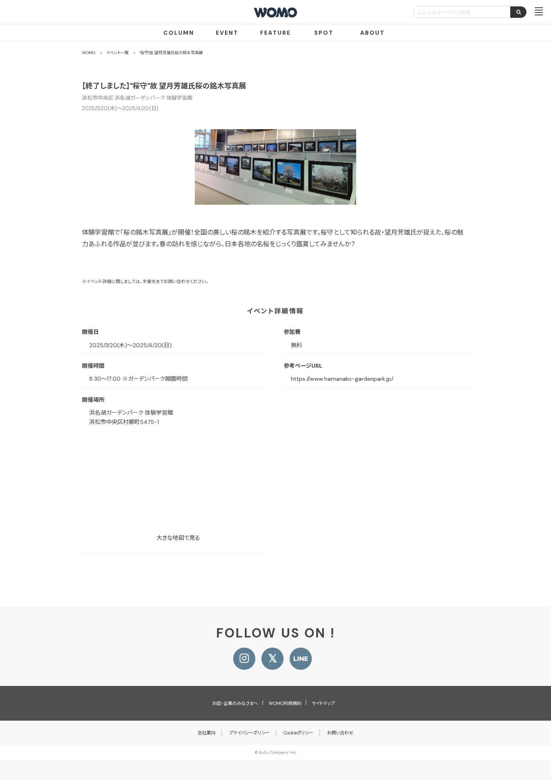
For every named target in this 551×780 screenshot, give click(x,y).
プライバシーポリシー (249, 733)
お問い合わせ (340, 733)
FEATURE (275, 32)
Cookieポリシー (298, 733)
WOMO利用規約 (285, 703)
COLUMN (178, 32)
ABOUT (372, 32)
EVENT (227, 32)
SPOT (324, 32)
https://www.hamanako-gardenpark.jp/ (342, 378)
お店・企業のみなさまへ (235, 703)
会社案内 (206, 733)
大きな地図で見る (178, 537)
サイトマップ (323, 703)
